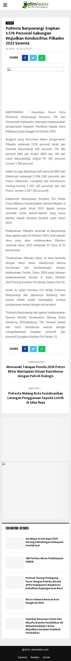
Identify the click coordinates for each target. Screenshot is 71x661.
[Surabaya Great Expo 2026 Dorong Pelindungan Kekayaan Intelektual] (15, 543)
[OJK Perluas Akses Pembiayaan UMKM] (15, 563)
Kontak (46, 657)
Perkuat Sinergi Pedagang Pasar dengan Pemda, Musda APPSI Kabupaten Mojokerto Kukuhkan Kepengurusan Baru (44, 583)
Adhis (12, 49)
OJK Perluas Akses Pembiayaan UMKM (44, 560)
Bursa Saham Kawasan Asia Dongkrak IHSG (42, 601)
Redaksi (35, 657)
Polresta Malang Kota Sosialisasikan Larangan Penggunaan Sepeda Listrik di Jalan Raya (35, 398)
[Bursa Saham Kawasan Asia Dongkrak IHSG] (15, 604)
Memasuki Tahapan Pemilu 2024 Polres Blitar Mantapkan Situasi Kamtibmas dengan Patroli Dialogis (35, 371)
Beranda (22, 657)
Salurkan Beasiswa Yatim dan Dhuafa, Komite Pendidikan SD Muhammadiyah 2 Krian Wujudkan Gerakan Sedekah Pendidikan (44, 626)
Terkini (10, 23)
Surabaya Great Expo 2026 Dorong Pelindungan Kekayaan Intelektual (44, 542)
